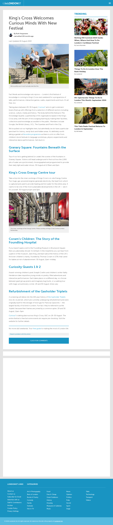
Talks (87, 491)
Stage (68, 509)
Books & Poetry (32, 497)
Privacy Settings (13, 511)
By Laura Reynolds (79, 45)
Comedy (30, 500)
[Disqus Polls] (56, 387)
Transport (89, 497)
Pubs (68, 500)
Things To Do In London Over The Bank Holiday (88, 70)
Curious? (41, 107)
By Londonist (78, 74)
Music (49, 509)
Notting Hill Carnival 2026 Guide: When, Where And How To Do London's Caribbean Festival (88, 40)
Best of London (32, 494)
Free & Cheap (51, 494)
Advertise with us (13, 500)
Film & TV (30, 509)
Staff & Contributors (14, 502)
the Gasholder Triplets (56, 297)
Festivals (30, 506)
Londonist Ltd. (58, 521)
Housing (50, 503)
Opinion (69, 494)
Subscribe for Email (14, 497)
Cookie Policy (12, 508)
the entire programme (32, 134)
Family (29, 503)
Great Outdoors (52, 497)
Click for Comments (39, 341)
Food (48, 491)
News (68, 491)
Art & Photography (33, 491)
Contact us (11, 494)
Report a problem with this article (20, 334)
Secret (68, 503)
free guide (37, 328)
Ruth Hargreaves (22, 34)
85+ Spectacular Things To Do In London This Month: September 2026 (90, 99)
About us (10, 491)
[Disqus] (56, 444)
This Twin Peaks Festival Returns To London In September (89, 127)
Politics (69, 497)
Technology (90, 494)
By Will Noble (78, 131)
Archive (10, 505)
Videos (88, 500)
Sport (68, 506)
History (49, 500)
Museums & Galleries (54, 506)
